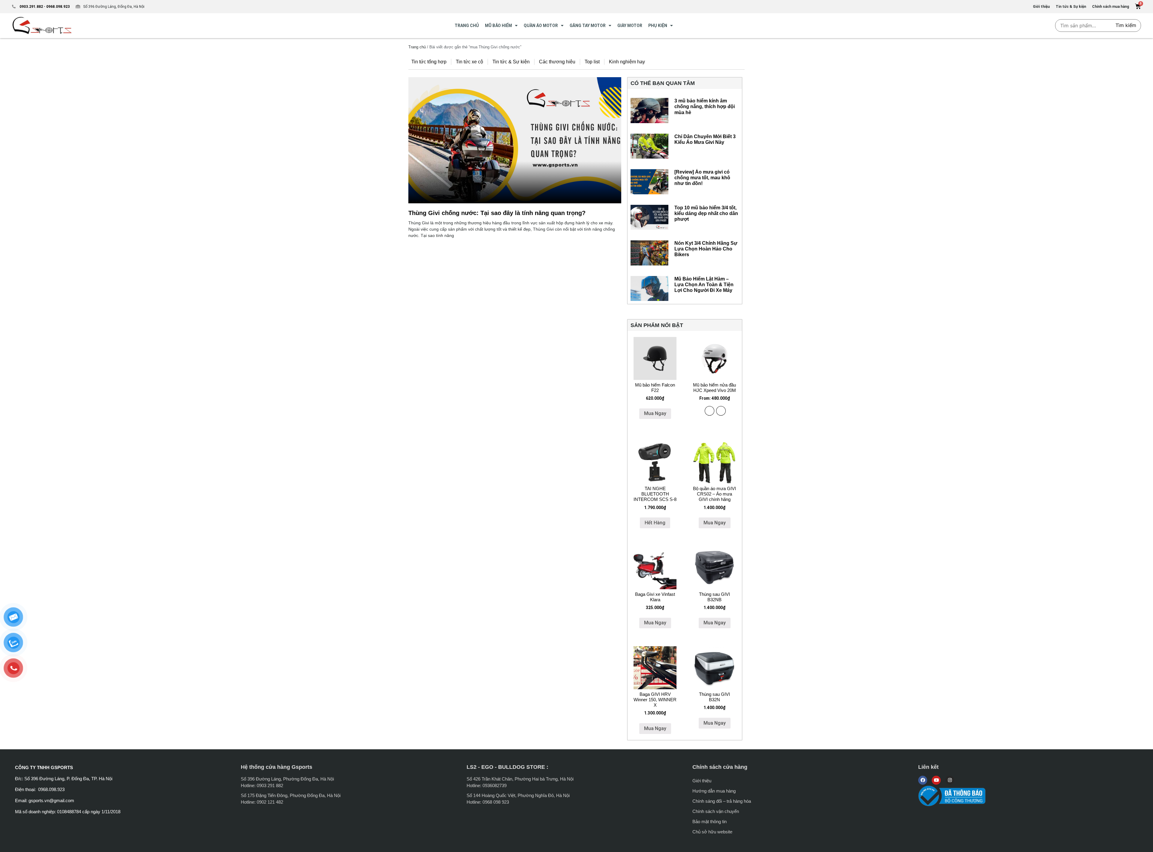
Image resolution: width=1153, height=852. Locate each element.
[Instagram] (949, 780)
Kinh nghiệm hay (627, 61)
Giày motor (629, 25)
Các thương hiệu (557, 61)
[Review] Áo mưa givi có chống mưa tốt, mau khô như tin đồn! (702, 177)
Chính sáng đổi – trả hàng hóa (721, 801)
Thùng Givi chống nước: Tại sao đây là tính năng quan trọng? (497, 213)
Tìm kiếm (1125, 25)
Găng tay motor (588, 25)
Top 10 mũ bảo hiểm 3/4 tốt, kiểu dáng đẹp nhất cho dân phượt (706, 213)
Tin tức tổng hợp (428, 61)
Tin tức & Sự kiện (511, 61)
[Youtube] (936, 780)
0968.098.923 (57, 7)
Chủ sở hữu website (712, 831)
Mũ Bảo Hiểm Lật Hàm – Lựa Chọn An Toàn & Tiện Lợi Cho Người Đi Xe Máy (704, 284)
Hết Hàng (655, 523)
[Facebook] (922, 780)
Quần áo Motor (541, 25)
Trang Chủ (467, 25)
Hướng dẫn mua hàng (714, 790)
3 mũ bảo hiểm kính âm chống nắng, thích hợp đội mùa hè (704, 106)
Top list (592, 61)
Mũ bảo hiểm (498, 25)
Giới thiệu (701, 780)
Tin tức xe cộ (469, 61)
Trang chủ (417, 47)
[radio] (709, 410)
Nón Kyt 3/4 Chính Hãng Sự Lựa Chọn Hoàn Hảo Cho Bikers (705, 249)
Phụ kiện (657, 25)
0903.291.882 (31, 7)
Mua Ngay (655, 413)
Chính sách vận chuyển (715, 811)
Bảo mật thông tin (709, 821)
